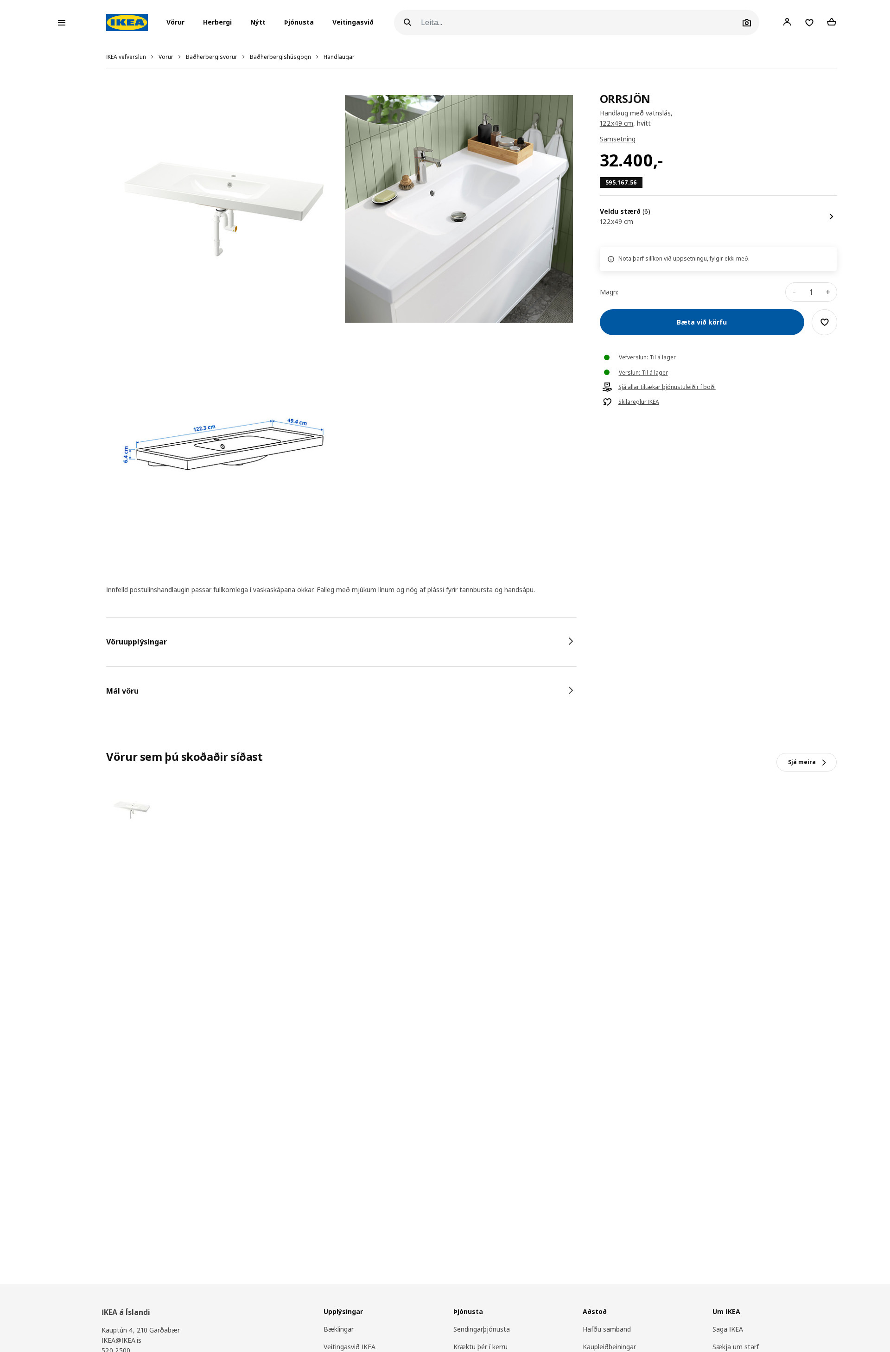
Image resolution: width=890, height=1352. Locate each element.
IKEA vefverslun (126, 57)
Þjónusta (299, 22)
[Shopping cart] (831, 22)
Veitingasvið (353, 22)
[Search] (407, 22)
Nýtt (258, 22)
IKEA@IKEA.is (121, 1340)
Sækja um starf (735, 1346)
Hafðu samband (607, 1329)
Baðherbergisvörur (211, 57)
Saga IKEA (727, 1329)
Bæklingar (339, 1329)
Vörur (166, 57)
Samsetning (618, 139)
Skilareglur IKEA (638, 402)
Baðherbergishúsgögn (280, 57)
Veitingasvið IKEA (349, 1346)
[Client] (787, 22)
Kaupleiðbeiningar (609, 1346)
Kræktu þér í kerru (480, 1346)
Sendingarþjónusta (481, 1329)
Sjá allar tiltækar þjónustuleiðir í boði (667, 387)
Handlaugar (339, 57)
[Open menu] (61, 22)
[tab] (341, 641)
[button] (178, 23)
